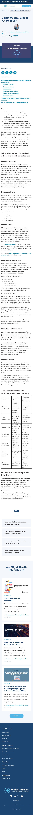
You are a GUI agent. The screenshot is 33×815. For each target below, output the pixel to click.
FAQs (3, 768)
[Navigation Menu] (2, 6)
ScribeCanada (6, 778)
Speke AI (4, 738)
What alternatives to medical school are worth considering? (16, 81)
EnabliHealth (16, 1)
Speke (4, 3)
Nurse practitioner (8, 87)
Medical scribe (7, 89)
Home (2, 10)
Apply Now (25, 6)
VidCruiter (19, 809)
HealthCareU (10, 3)
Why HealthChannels (8, 765)
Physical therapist (8, 95)
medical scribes (10, 244)
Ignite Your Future (7, 758)
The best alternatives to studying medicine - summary (15, 99)
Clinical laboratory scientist (11, 93)
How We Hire (6, 755)
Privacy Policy (16, 800)
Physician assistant (8, 84)
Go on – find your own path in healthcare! (14, 102)
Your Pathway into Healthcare (10, 749)
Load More (15, 716)
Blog (7, 10)
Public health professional (10, 91)
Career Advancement (8, 752)
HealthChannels (6, 1)
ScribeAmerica (25, 1)
